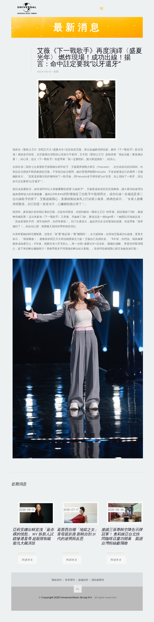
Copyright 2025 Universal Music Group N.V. (67, 597)
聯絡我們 (56, 580)
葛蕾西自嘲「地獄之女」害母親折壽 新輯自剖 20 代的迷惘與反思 (77, 534)
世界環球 (70, 580)
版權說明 (83, 580)
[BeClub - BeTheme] (26, 8)
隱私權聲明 (98, 580)
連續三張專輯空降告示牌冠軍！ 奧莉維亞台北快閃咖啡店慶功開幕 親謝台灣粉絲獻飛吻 (122, 536)
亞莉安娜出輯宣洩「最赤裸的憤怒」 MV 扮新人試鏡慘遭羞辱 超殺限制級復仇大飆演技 (33, 536)
